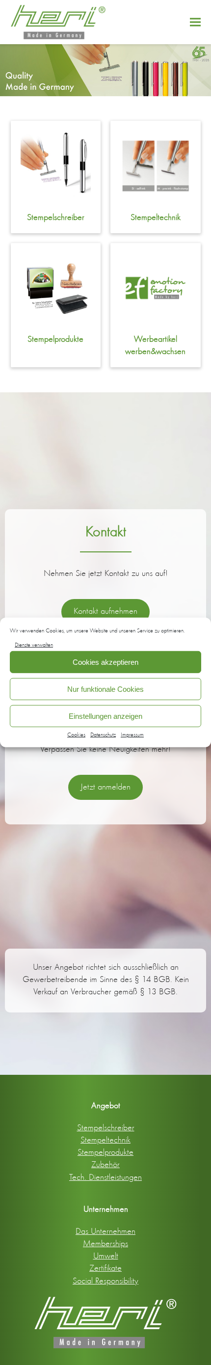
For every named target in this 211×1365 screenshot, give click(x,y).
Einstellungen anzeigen (105, 716)
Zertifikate (105, 1267)
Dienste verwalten (34, 644)
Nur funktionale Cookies (105, 689)
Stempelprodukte (55, 338)
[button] (195, 22)
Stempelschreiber (55, 217)
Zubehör (105, 1164)
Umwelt (105, 1255)
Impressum (132, 734)
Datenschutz (103, 734)
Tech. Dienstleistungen (105, 1177)
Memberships (105, 1243)
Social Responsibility (105, 1280)
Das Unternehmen (105, 1231)
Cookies (76, 734)
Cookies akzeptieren (105, 662)
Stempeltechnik (156, 217)
